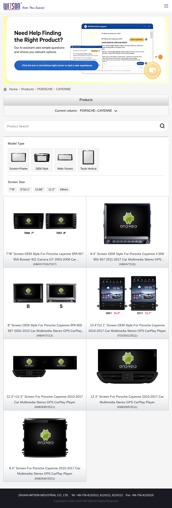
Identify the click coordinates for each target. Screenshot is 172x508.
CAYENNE (63, 89)
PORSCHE (45, 89)
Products (27, 89)
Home (13, 89)
